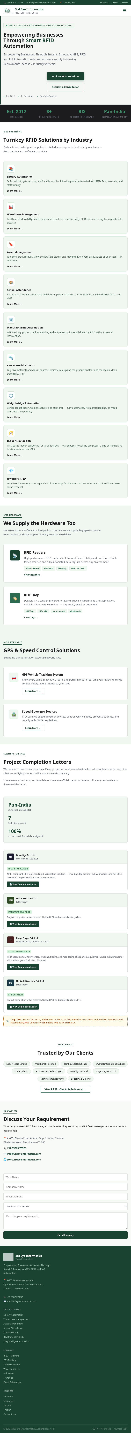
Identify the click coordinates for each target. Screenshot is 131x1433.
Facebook (8, 1396)
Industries (8, 1373)
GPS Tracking (10, 1360)
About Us (104, 2)
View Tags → (31, 617)
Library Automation (13, 1314)
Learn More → (15, 190)
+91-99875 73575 (16, 1148)
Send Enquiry (65, 1235)
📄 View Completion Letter (23, 884)
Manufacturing (11, 1332)
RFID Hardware (11, 1355)
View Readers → (33, 574)
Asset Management (13, 1323)
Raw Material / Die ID (13, 1336)
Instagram (8, 1400)
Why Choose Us (11, 1368)
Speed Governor (11, 1364)
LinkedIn (7, 1405)
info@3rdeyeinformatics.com (24, 1153)
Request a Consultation (65, 87)
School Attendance (13, 1328)
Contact (124, 2)
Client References (12, 1382)
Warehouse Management (16, 1319)
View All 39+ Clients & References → (65, 1089)
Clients (115, 2)
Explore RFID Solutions (65, 76)
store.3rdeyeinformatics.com (24, 1159)
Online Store (9, 1414)
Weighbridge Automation (16, 1341)
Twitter (7, 1409)
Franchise (8, 1377)
